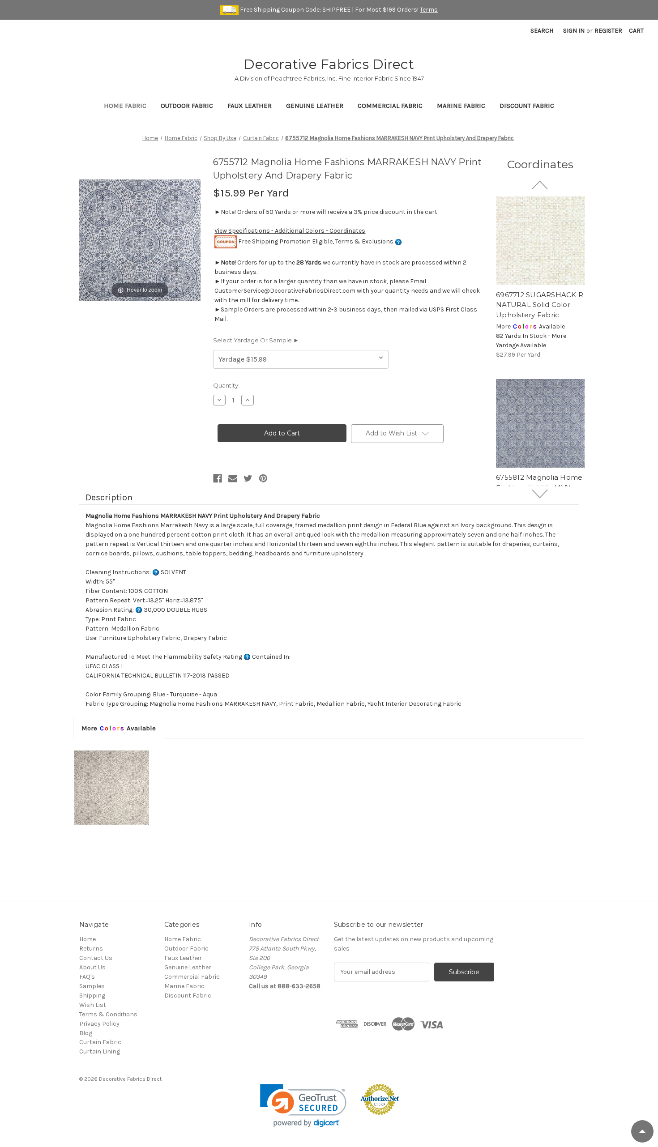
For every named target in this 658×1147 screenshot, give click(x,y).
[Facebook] (217, 478)
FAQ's (87, 977)
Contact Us (95, 958)
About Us (92, 967)
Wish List (92, 1005)
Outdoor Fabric (187, 106)
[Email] (232, 478)
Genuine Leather (314, 106)
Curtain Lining (99, 1051)
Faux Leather (249, 106)
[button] (303, 1105)
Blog (85, 1033)
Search (541, 30)
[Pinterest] (263, 478)
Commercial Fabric (390, 106)
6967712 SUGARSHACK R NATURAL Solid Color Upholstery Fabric (539, 304)
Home (87, 939)
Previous (540, 185)
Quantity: (226, 385)
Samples (92, 986)
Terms (429, 9)
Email (418, 281)
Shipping (92, 995)
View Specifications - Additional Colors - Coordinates (289, 231)
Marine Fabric (461, 106)
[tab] (118, 728)
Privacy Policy (99, 1024)
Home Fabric (125, 106)
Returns (91, 948)
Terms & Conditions (108, 1014)
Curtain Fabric (100, 1042)
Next (540, 494)
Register (608, 30)
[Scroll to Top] (642, 1131)
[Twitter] (248, 478)
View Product (540, 240)
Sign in (574, 30)
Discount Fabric (527, 106)
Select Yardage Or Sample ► (256, 340)
